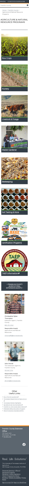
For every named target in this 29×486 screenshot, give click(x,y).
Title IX (4, 476)
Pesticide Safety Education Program (14, 408)
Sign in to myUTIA (7, 482)
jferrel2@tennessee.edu (12, 381)
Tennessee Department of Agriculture (15, 399)
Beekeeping (7, 181)
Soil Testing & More (10, 212)
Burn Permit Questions (10, 397)
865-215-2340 (9, 325)
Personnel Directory (8, 470)
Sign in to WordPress (20, 482)
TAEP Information (10, 273)
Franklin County (6, 5)
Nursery (5, 89)
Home (4, 10)
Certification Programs (12, 243)
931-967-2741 (9, 370)
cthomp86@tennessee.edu (14, 335)
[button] (3, 1)
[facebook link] (24, 444)
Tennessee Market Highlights (12, 403)
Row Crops (7, 58)
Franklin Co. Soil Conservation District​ (15, 407)
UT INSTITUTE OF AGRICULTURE (16, 1)
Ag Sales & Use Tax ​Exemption (13, 405)
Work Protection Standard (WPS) (14, 410)
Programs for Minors (13, 476)
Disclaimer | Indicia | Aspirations (11, 474)
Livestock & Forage (10, 119)
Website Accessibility (15, 477)
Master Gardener (9, 150)
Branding (5, 477)
